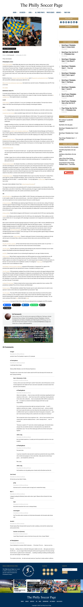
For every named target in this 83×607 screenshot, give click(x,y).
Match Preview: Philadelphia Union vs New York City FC (69, 102)
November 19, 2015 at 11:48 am (17, 476)
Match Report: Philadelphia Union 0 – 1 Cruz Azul (69, 67)
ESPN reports (6, 256)
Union (14, 12)
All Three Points (40, 12)
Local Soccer (59, 601)
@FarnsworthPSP (27, 323)
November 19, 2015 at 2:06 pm (24, 447)
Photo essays (50, 12)
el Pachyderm (21, 390)
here (17, 298)
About (40, 601)
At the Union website (7, 64)
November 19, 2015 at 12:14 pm (20, 504)
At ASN (4, 216)
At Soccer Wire (6, 213)
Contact (27, 601)
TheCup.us (44, 316)
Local (30, 12)
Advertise (32, 601)
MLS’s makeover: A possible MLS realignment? (66, 120)
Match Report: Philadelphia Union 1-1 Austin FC (69, 88)
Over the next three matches (9, 243)
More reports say (6, 301)
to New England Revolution (28, 184)
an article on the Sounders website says (19, 131)
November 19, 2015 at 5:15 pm (20, 533)
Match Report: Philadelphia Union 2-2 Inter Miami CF (69, 60)
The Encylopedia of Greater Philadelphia (35, 318)
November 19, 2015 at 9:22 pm (17, 542)
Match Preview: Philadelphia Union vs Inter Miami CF (69, 95)
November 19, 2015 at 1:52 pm (24, 437)
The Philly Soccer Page (41, 5)
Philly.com (39, 316)
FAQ (36, 601)
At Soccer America (7, 203)
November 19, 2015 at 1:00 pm (17, 523)
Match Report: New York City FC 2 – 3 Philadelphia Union (70, 53)
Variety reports (17, 236)
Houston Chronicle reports (9, 139)
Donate (22, 601)
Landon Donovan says (8, 147)
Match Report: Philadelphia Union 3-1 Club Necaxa (69, 81)
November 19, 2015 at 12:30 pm (20, 512)
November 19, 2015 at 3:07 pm (24, 467)
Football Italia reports (7, 175)
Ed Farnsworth (10, 55)
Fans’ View (67, 12)
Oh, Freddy (5, 87)
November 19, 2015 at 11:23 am (17, 362)
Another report (41, 179)
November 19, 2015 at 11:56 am (17, 493)
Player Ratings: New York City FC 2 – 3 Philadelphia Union (69, 109)
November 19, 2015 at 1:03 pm (24, 392)
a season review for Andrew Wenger (20, 78)
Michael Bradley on (7, 196)
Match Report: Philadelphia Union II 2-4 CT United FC (68, 129)
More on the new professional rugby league (12, 83)
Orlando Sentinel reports (8, 163)
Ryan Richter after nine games (65, 125)
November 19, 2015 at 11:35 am (20, 380)
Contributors (45, 601)
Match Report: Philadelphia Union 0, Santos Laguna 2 (69, 74)
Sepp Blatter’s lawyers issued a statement (12, 266)
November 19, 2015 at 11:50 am (20, 485)
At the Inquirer (6, 102)
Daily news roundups (9, 48)
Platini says (39, 261)
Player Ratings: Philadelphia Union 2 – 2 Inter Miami (68, 138)
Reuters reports (6, 288)
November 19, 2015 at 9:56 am (17, 353)
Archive (58, 12)
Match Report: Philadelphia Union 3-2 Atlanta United (69, 46)
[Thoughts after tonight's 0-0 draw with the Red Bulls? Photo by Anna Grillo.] (60, 586)
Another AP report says (8, 283)
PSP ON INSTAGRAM (41, 586)
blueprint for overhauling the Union (40, 78)
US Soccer (22, 12)
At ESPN (5, 110)
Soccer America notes (16, 229)
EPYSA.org (43, 319)
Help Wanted (52, 601)
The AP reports (6, 248)
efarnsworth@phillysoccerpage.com (42, 321)
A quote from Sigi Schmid (8, 113)
